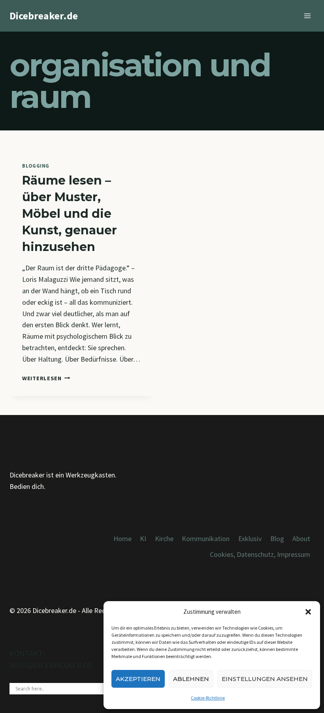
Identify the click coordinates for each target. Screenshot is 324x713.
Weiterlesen (46, 378)
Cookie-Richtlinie (208, 698)
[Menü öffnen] (307, 15)
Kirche (164, 538)
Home (122, 538)
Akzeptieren (138, 679)
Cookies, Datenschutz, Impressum (260, 554)
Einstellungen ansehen (265, 679)
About (301, 538)
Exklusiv (250, 538)
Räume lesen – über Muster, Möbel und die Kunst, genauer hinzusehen (69, 213)
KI (143, 538)
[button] (308, 612)
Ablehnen (191, 679)
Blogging (35, 166)
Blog (277, 538)
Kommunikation (206, 538)
